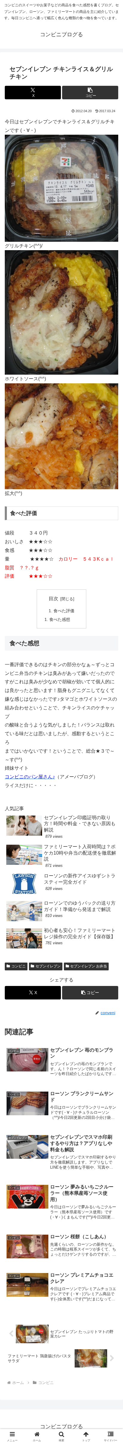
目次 (53, 598)
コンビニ (18, 966)
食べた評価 (63, 610)
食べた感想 (59, 619)
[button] (90, 92)
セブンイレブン (48, 966)
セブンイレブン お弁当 (88, 966)
